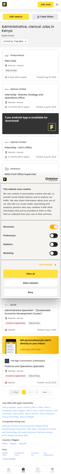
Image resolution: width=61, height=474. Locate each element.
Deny (30, 292)
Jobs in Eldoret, (24, 407)
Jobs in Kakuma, (47, 414)
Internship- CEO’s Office (18, 147)
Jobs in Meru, (18, 414)
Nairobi (11, 102)
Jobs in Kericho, (32, 414)
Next (45, 392)
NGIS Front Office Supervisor (20, 174)
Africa (5, 444)
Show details (45, 264)
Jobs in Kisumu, (46, 410)
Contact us (35, 454)
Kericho (11, 65)
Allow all (30, 274)
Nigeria (13, 444)
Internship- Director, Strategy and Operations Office (24, 96)
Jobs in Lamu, (32, 410)
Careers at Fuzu (19, 454)
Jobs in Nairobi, (9, 407)
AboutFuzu (5, 454)
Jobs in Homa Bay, (11, 417)
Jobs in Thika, (37, 407)
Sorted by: (13, 41)
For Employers (48, 454)
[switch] (54, 235)
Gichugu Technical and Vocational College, (22, 426)
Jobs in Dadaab (27, 417)
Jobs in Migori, (19, 410)
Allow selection (30, 283)
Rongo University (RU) (18, 435)
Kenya (20, 65)
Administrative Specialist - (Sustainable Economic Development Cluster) (27, 312)
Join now (46, 4)
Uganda (22, 444)
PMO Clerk (10, 61)
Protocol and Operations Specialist (24, 366)
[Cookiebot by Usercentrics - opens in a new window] (45, 179)
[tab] (30, 65)
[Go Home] (4, 4)
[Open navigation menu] (57, 4)
